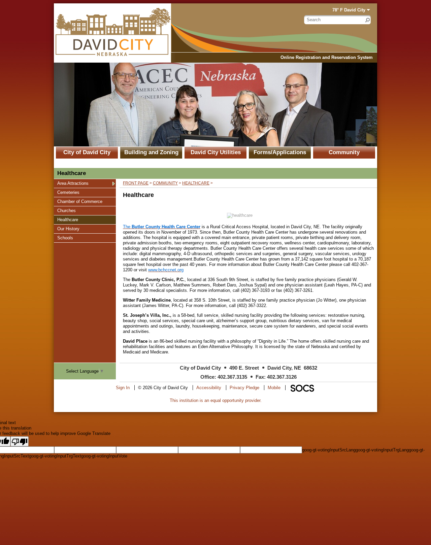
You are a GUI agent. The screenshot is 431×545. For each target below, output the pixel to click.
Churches (66, 210)
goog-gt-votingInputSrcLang (329, 449)
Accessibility (208, 387)
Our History (68, 228)
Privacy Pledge (244, 387)
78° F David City (348, 9)
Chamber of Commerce (79, 201)
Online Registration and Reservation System (326, 57)
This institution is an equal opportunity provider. (216, 400)
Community (344, 152)
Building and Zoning (151, 152)
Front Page (135, 183)
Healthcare (67, 219)
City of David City (86, 152)
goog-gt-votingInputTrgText (55, 455)
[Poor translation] (19, 441)
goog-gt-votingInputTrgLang (382, 449)
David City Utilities (216, 152)
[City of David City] (112, 33)
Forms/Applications (280, 152)
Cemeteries (68, 192)
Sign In (123, 387)
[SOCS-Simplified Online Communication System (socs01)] (302, 387)
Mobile (274, 387)
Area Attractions (73, 183)
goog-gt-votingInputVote (104, 455)
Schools (65, 237)
